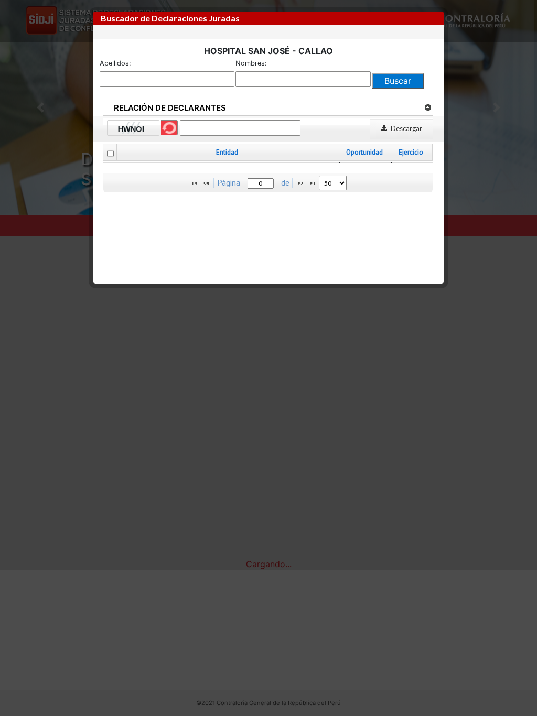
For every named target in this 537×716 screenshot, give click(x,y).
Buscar (397, 80)
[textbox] (261, 183)
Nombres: (251, 63)
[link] (428, 107)
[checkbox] (110, 153)
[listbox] (333, 183)
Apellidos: (115, 63)
